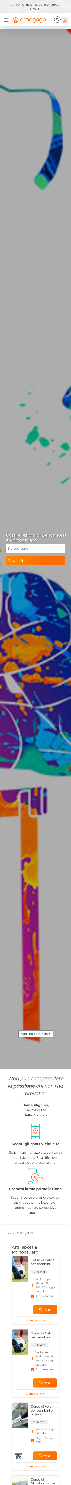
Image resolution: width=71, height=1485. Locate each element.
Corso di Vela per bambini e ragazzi (42, 1410)
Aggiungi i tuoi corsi (35, 1034)
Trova (12, 561)
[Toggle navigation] (7, 20)
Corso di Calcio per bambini (43, 1262)
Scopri (45, 1309)
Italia (8, 1233)
